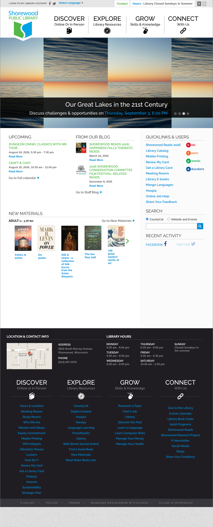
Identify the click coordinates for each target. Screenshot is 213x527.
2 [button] (179, 113)
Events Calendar (180, 413)
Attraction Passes (32, 449)
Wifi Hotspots (31, 444)
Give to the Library (180, 408)
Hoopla (151, 191)
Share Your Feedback (161, 202)
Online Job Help (157, 196)
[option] (106, 83)
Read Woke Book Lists (81, 460)
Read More (15, 156)
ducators (195, 169)
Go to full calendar (22, 178)
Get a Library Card (159, 168)
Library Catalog (157, 151)
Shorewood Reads (180, 430)
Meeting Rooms (157, 173)
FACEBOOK (155, 245)
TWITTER (183, 245)
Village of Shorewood (176, 503)
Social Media (180, 446)
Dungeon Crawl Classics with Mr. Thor (38, 146)
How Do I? (32, 460)
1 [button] (175, 113)
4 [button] (188, 113)
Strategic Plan (31, 493)
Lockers (31, 455)
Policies (31, 476)
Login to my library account (28, 3)
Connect (183, 20)
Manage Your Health (130, 444)
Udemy (81, 438)
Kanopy (81, 422)
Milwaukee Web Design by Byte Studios (119, 503)
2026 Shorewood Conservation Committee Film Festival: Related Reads (111, 172)
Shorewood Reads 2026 (163, 145)
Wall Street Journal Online (81, 444)
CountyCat (156, 219)
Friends (74, 503)
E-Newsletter (180, 440)
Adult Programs (180, 424)
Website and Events (184, 219)
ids (192, 145)
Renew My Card (157, 162)
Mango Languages (159, 185)
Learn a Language (130, 427)
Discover (69, 20)
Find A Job (130, 411)
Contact (122, 3)
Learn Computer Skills (130, 433)
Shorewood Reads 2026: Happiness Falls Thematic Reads (111, 147)
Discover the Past (130, 422)
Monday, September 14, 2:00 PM (136, 113)
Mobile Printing (157, 156)
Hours (163, 3)
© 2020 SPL (27, 503)
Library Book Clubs (180, 419)
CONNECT (180, 384)
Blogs (181, 451)
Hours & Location (32, 406)
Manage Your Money (130, 438)
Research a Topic (130, 406)
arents (193, 161)
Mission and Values (32, 427)
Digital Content (81, 411)
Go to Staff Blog (87, 192)
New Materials (81, 455)
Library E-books (157, 179)
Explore (107, 20)
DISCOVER (31, 384)
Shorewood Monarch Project (180, 435)
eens (193, 153)
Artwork (31, 482)
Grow (145, 20)
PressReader (81, 433)
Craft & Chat (20, 163)
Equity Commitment (31, 433)
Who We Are (31, 422)
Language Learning (81, 427)
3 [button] (184, 113)
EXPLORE (81, 384)
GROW (130, 384)
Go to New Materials (116, 221)
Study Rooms (32, 417)
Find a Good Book (81, 449)
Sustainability (31, 487)
